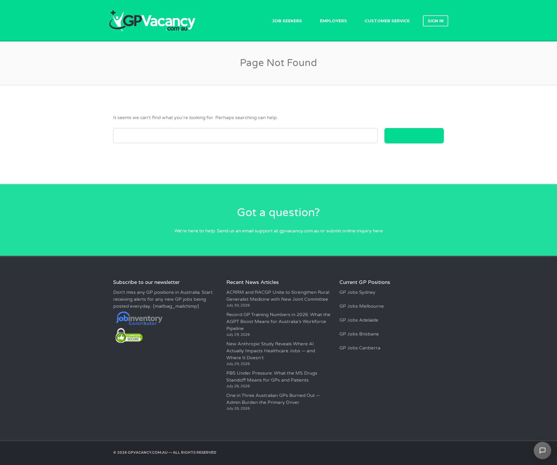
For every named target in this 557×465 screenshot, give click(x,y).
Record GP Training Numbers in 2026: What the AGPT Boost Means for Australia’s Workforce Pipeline (278, 321)
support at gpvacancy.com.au (287, 231)
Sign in (436, 20)
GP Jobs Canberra (359, 348)
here (378, 231)
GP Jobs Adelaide (358, 320)
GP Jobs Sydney (357, 292)
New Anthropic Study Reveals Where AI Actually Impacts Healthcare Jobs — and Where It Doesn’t (270, 351)
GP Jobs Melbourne (361, 306)
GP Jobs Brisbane (359, 334)
